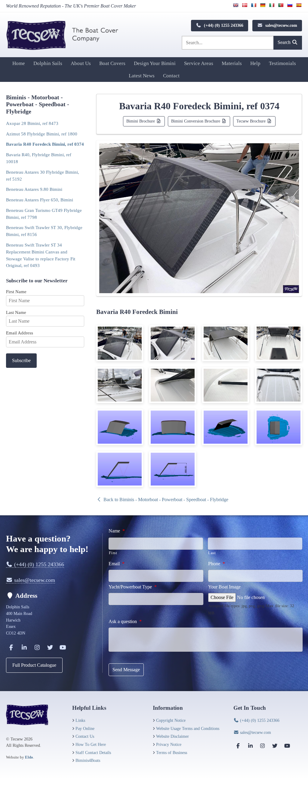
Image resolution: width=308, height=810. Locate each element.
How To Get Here (90, 744)
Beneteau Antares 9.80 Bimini (34, 189)
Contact (171, 76)
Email (117, 563)
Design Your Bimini (155, 63)
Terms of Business (171, 752)
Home (18, 63)
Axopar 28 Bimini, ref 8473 (32, 123)
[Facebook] (11, 647)
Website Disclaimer (172, 736)
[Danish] (244, 5)
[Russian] (289, 5)
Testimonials (282, 63)
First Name (16, 291)
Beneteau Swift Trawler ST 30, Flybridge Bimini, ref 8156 (44, 231)
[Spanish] (298, 5)
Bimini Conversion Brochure (196, 121)
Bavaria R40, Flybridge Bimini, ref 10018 (38, 158)
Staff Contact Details (93, 752)
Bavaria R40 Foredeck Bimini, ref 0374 (45, 144)
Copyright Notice (171, 720)
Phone (216, 563)
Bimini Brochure (141, 121)
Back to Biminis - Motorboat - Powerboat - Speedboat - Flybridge (165, 499)
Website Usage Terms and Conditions (187, 728)
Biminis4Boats (87, 760)
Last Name (16, 312)
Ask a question (125, 621)
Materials (232, 63)
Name (117, 530)
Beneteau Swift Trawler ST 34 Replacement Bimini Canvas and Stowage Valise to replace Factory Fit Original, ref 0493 (40, 255)
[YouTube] (63, 647)
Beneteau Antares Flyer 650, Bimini (39, 199)
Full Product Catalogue (34, 665)
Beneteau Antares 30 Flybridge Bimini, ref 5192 (42, 175)
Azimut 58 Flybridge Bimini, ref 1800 (41, 133)
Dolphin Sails (47, 63)
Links (80, 720)
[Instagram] (37, 647)
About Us (81, 63)
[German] (262, 5)
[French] (253, 5)
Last (212, 553)
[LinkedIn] (24, 647)
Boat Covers (112, 63)
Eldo (29, 757)
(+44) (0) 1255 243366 (223, 25)
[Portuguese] (280, 5)
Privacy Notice (168, 744)
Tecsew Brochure (251, 121)
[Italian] (271, 5)
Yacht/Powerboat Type (133, 586)
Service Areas (198, 63)
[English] (235, 5)
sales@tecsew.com (280, 25)
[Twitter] (50, 647)
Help (255, 63)
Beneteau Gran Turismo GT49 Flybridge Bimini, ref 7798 (44, 214)
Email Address (19, 332)
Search (285, 42)
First (113, 553)
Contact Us (84, 736)
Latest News (142, 76)
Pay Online (84, 728)
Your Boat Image (224, 586)
